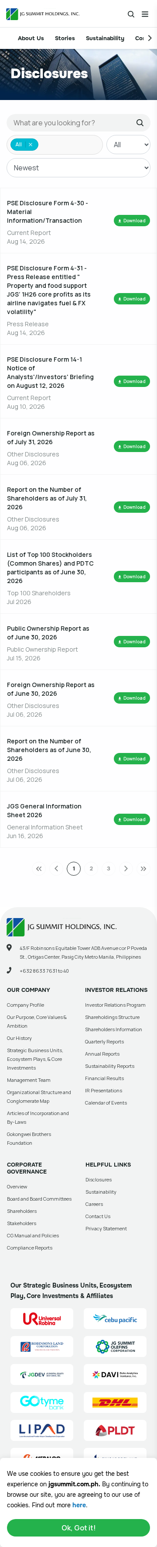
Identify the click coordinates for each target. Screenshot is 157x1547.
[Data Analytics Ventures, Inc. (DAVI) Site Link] (115, 1374)
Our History (19, 1038)
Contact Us (97, 1216)
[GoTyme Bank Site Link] (41, 1402)
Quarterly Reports (104, 1041)
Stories (65, 38)
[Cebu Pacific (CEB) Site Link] (115, 1318)
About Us (31, 38)
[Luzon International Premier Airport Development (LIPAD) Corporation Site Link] (41, 1430)
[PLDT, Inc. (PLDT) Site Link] (115, 1430)
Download (134, 221)
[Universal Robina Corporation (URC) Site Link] (41, 1318)
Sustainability (105, 38)
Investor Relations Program (115, 1004)
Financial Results (104, 1078)
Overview (17, 1186)
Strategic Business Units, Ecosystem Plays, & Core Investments (35, 1059)
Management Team (29, 1080)
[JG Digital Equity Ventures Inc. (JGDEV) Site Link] (41, 1374)
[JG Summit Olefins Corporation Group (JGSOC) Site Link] (115, 1346)
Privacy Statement (106, 1228)
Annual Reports (102, 1053)
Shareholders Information (113, 1029)
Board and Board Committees (39, 1198)
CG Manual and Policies (33, 1235)
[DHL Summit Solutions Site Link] (115, 1402)
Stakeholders (21, 1223)
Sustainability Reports (109, 1066)
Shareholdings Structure (112, 1017)
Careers (94, 1204)
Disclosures (98, 1179)
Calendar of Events (106, 1102)
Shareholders (22, 1211)
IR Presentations (103, 1090)
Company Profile (25, 1004)
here (79, 1505)
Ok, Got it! (78, 1528)
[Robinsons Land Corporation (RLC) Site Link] (41, 1346)
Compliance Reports (29, 1247)
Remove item (30, 145)
